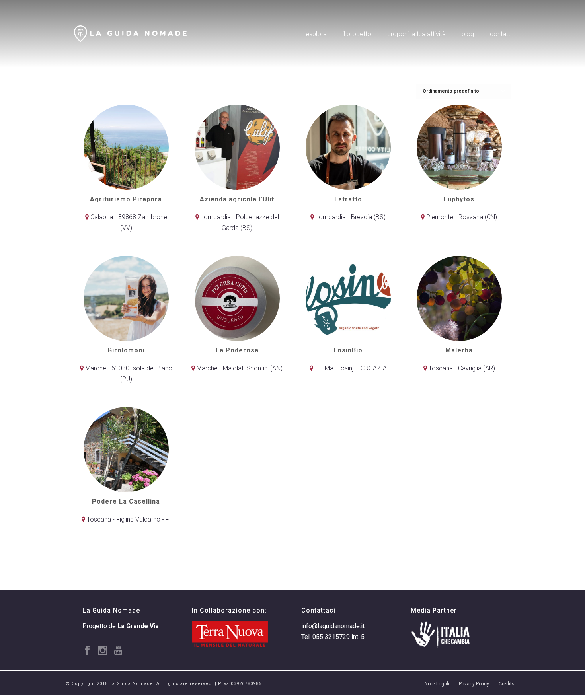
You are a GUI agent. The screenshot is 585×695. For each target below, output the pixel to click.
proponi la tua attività (416, 34)
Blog (468, 34)
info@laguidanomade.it (333, 626)
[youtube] (118, 651)
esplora (316, 34)
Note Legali (437, 684)
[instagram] (102, 651)
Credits (507, 684)
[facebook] (87, 651)
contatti (500, 34)
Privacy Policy (474, 684)
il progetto (357, 34)
